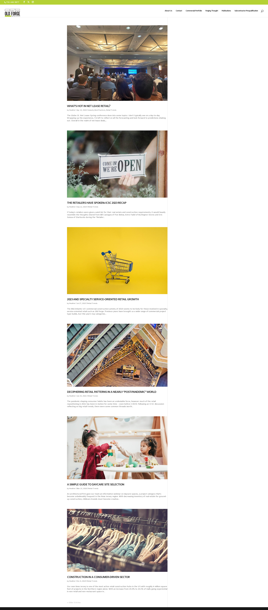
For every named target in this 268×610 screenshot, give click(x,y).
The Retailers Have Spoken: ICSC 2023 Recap (96, 203)
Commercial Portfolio (194, 11)
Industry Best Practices (96, 110)
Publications (226, 11)
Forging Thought (211, 11)
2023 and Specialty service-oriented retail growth (103, 299)
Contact (179, 11)
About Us (168, 11)
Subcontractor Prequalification (246, 11)
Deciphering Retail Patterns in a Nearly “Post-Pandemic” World (111, 392)
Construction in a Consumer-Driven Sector (98, 577)
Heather (72, 110)
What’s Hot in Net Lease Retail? (88, 106)
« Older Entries (74, 602)
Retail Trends (111, 110)
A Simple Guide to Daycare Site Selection (95, 485)
